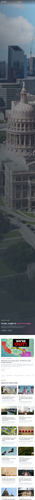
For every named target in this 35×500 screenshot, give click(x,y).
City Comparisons (9, 375)
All (3, 375)
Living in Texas (28, 375)
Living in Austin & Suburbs (19, 375)
